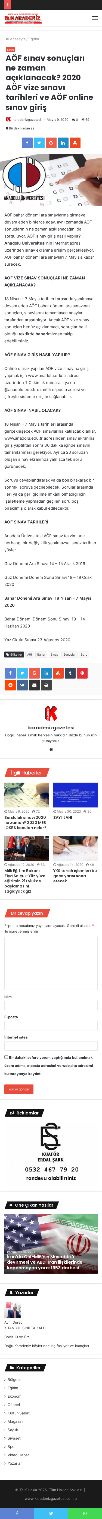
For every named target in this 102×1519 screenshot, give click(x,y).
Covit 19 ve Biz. (17, 1337)
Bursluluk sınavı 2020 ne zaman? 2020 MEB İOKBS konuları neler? (25, 822)
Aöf (29, 654)
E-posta (11, 1017)
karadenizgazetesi (27, 120)
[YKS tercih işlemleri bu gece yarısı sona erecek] (75, 848)
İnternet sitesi (16, 1037)
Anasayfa (17, 39)
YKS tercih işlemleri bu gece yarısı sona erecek (75, 876)
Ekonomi (15, 1396)
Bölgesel (15, 1379)
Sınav (54, 654)
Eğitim (34, 39)
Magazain (16, 1421)
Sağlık (13, 1430)
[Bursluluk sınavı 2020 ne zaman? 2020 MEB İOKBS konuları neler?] (26, 795)
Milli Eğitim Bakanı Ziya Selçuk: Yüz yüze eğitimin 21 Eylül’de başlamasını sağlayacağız (24, 881)
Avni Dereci (13, 1322)
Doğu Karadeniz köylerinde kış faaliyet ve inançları (46, 1346)
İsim (8, 996)
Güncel (14, 1405)
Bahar (41, 654)
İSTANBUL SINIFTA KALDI (25, 1328)
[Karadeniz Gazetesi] (23, 18)
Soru (84, 654)
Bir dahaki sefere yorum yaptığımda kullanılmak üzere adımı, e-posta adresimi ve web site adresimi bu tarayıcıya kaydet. (48, 1065)
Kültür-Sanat (19, 1413)
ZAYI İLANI (62, 817)
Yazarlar (15, 1463)
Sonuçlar (69, 654)
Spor (12, 1446)
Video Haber (18, 1455)
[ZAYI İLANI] (75, 795)
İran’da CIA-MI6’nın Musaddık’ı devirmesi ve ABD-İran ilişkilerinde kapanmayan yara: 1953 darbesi (44, 1262)
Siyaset (14, 1438)
